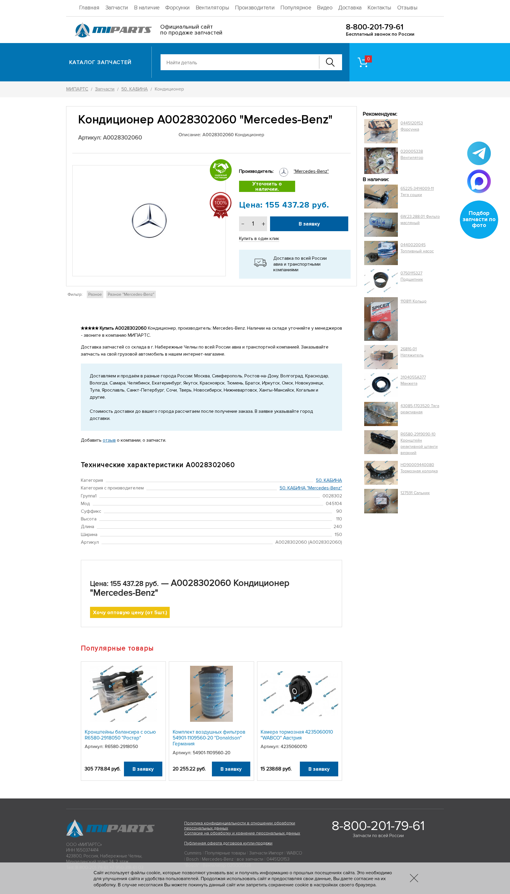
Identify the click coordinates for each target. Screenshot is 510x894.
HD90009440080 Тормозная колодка (419, 468)
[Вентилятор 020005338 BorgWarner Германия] (381, 161)
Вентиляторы (212, 7)
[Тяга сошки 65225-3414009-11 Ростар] (381, 197)
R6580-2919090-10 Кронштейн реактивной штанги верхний (419, 443)
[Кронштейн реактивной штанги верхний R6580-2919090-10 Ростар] (381, 443)
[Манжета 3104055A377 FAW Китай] (381, 385)
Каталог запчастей (100, 62)
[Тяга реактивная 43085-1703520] (381, 414)
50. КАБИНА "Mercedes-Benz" (310, 488)
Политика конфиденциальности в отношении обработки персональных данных (239, 826)
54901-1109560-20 (212, 753)
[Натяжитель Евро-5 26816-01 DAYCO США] (381, 357)
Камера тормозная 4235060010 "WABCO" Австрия (297, 735)
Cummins (193, 853)
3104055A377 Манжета (413, 380)
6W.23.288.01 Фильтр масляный (420, 219)
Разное (95, 294)
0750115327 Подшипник (412, 276)
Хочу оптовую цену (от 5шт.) (130, 612)
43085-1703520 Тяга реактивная (420, 409)
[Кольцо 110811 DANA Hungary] (381, 319)
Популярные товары (225, 853)
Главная (89, 7)
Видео (324, 7)
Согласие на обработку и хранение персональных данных (242, 833)
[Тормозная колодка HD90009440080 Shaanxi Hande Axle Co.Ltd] (381, 473)
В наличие (147, 7)
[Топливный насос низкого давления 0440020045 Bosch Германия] (381, 253)
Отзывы (407, 7)
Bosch (192, 859)
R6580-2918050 (121, 747)
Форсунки (177, 7)
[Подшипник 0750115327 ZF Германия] (381, 281)
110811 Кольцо (413, 301)
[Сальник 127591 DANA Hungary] (381, 501)
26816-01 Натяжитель (412, 352)
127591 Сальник (415, 492)
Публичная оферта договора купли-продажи (228, 843)
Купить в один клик (259, 238)
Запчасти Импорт (266, 853)
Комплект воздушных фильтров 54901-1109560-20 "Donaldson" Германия (209, 738)
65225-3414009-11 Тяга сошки (417, 191)
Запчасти (116, 7)
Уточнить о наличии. (267, 186)
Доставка (350, 7)
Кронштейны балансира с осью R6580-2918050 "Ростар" (120, 735)
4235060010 (294, 747)
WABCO (294, 853)
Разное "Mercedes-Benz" (131, 294)
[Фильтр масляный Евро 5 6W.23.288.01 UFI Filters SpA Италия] (381, 225)
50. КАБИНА (329, 480)
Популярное (295, 7)
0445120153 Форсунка (412, 126)
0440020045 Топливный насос (417, 248)
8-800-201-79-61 (374, 27)
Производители (254, 7)
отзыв (109, 440)
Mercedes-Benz (217, 859)
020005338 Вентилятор (412, 154)
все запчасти (250, 859)
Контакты (379, 7)
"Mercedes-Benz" (311, 171)
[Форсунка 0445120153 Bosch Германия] (381, 131)
